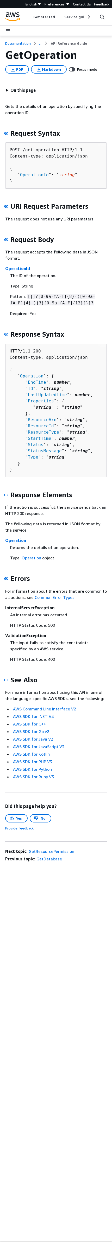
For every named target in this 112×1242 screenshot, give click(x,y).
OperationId (34, 174)
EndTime (37, 382)
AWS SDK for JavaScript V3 (38, 746)
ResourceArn (42, 419)
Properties (41, 400)
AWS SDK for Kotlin (31, 754)
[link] (69, 43)
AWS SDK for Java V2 (33, 739)
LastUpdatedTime (47, 394)
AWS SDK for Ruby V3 (33, 776)
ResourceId (41, 425)
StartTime (39, 438)
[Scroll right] (88, 17)
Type (33, 457)
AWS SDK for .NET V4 (33, 716)
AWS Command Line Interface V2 (44, 708)
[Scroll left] (29, 17)
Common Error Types (54, 597)
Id (30, 388)
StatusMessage (45, 450)
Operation (31, 376)
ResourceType (43, 432)
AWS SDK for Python (32, 769)
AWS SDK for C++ (29, 724)
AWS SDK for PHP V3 (32, 761)
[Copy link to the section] (6, 133)
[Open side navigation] (7, 31)
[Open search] (102, 17)
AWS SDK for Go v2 (31, 731)
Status (35, 444)
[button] (20, 90)
